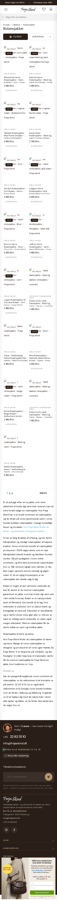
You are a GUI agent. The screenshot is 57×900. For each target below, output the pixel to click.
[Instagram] (6, 830)
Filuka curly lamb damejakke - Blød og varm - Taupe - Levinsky (41, 303)
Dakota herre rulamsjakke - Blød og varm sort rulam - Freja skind (40, 81)
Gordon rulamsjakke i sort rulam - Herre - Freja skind (14, 191)
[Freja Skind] (28, 9)
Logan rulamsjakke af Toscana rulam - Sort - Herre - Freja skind (15, 302)
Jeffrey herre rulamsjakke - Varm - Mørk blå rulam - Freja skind (40, 248)
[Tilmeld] (48, 777)
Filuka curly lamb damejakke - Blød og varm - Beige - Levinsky (41, 415)
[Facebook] (14, 830)
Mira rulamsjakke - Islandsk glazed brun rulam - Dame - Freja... (40, 358)
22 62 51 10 (14, 737)
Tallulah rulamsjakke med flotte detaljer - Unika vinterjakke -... (14, 136)
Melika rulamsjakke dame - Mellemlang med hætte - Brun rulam (16, 469)
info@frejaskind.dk (15, 743)
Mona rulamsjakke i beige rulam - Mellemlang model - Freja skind (13, 415)
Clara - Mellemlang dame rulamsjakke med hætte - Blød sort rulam (16, 358)
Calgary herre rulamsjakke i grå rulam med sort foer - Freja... (40, 192)
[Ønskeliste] (44, 9)
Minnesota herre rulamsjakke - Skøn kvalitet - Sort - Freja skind (14, 81)
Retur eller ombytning (18, 755)
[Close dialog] (53, 859)
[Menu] (5, 9)
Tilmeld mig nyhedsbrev (42, 892)
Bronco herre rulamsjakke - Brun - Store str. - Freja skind (15, 247)
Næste (45, 493)
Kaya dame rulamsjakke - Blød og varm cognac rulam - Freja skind (40, 137)
